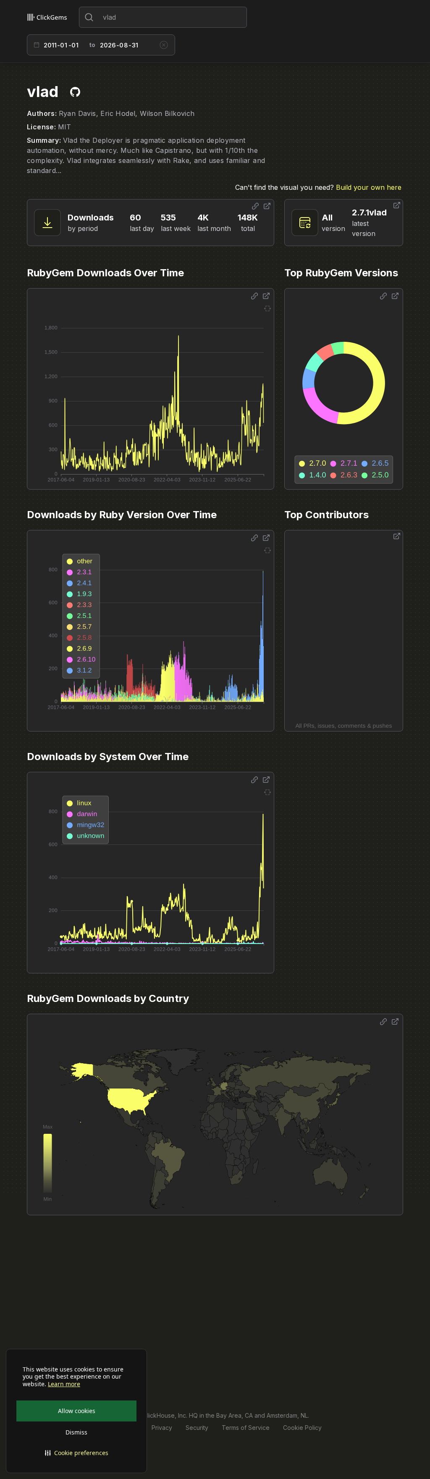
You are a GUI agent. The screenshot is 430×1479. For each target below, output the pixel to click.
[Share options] (255, 206)
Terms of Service (246, 1427)
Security (197, 1427)
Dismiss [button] (76, 1432)
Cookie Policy (302, 1427)
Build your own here (368, 187)
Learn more (64, 1384)
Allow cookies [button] (76, 1411)
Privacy (162, 1427)
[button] (76, 1453)
